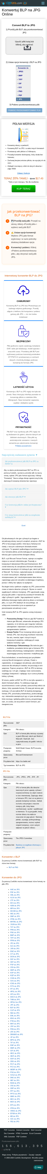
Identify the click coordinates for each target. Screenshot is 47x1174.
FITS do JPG (15, 986)
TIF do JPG (14, 1043)
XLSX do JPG (15, 898)
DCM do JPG (15, 957)
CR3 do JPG (14, 967)
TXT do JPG (14, 927)
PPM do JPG (15, 940)
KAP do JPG (15, 973)
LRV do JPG (14, 1032)
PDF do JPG (15, 892)
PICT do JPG (15, 1064)
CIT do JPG (14, 954)
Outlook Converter (22, 1130)
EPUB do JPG (15, 1113)
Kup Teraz (23, 188)
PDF (20, 95)
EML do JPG (15, 1016)
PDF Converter (9, 1130)
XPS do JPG (15, 994)
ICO (20, 87)
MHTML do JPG (16, 922)
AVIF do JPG (15, 1059)
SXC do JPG (15, 1119)
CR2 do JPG (14, 1086)
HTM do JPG (15, 1108)
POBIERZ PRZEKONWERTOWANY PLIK (24, 110)
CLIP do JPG (15, 1010)
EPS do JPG (15, 1105)
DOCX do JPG (15, 997)
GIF (20, 83)
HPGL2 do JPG (16, 1002)
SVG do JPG (15, 981)
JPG (20, 99)
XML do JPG (15, 895)
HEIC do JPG (15, 1053)
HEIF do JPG (15, 1056)
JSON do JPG (15, 924)
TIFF (20, 79)
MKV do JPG (15, 1099)
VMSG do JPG (15, 1111)
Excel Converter (35, 1133)
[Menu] (42, 3)
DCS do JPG (15, 903)
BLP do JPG (14, 1008)
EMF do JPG (15, 1045)
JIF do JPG (14, 1037)
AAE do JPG (15, 889)
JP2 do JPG (14, 943)
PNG (20, 91)
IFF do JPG (14, 989)
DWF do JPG (15, 916)
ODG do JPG (15, 1061)
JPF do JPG (14, 1005)
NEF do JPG (15, 1080)
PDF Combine (21, 1137)
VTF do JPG (14, 900)
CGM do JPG (15, 978)
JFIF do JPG (15, 1026)
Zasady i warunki (35, 1155)
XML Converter (9, 1137)
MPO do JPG (15, 1040)
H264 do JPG (15, 906)
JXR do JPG (14, 949)
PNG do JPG (15, 932)
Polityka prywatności (23, 446)
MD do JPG (14, 1116)
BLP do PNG (13, 867)
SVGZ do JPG (15, 1075)
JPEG (21, 72)
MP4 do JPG (15, 908)
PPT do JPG (15, 1091)
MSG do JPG (15, 1018)
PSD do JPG (15, 1072)
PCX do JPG (15, 1067)
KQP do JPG (15, 975)
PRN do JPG (15, 930)
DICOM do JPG (16, 911)
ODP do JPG (15, 1088)
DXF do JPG (15, 959)
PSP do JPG (15, 965)
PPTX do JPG (15, 1094)
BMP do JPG (15, 935)
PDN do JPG (15, 1029)
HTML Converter (22, 1133)
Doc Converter (9, 1133)
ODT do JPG (15, 962)
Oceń (23, 526)
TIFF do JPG (15, 938)
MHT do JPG (15, 1024)
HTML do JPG (15, 919)
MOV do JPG (15, 1102)
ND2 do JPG (14, 1013)
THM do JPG (15, 1000)
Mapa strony (6, 1155)
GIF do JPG (14, 1051)
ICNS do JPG (15, 983)
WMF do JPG (15, 1048)
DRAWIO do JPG (16, 1034)
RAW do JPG (15, 1083)
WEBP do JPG (15, 1070)
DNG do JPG (15, 1078)
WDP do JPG (15, 970)
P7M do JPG (15, 1021)
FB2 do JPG (14, 1122)
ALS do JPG (14, 946)
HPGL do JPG (15, 991)
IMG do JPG (14, 914)
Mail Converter (36, 1130)
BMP (20, 76)
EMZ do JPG (15, 951)
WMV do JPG (15, 1096)
